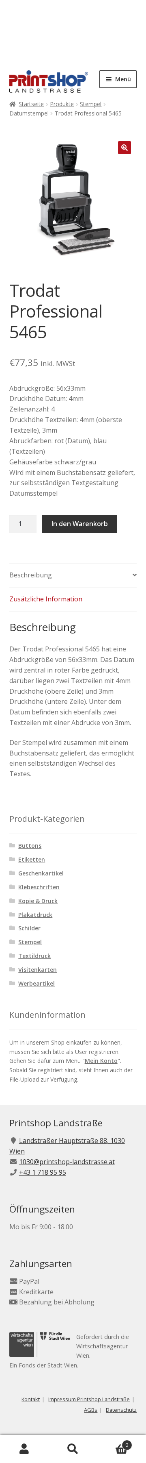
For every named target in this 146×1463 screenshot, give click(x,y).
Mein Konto (101, 1061)
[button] (124, 147)
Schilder (29, 928)
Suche (73, 1449)
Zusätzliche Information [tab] (45, 598)
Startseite (31, 104)
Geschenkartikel (41, 873)
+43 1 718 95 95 (42, 1172)
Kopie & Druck (38, 901)
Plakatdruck (35, 915)
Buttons (29, 845)
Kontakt (30, 1399)
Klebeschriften (39, 887)
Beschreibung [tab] (30, 574)
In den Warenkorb (80, 523)
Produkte (62, 104)
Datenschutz (121, 1409)
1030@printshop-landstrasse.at (67, 1161)
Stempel (90, 104)
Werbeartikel (36, 983)
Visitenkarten (37, 969)
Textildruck (34, 956)
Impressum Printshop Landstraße (89, 1399)
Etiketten (31, 859)
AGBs (90, 1409)
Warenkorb (112, 1442)
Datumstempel (29, 113)
